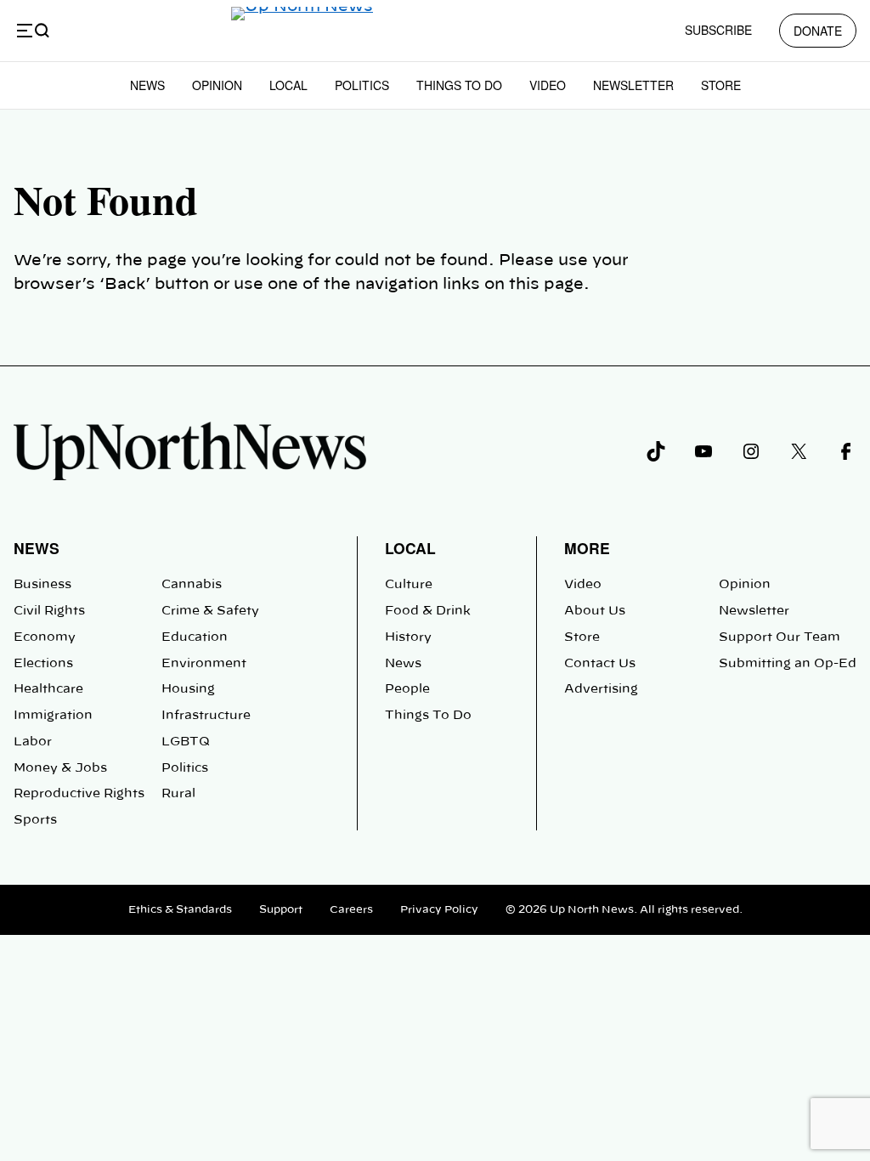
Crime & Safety (210, 611)
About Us (594, 611)
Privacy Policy (439, 909)
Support (280, 909)
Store (721, 84)
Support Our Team (779, 637)
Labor (33, 742)
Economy (45, 637)
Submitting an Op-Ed (787, 664)
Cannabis (191, 585)
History (408, 637)
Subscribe (718, 29)
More (587, 547)
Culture (408, 585)
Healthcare (48, 689)
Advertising (601, 689)
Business (42, 585)
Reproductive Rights (79, 794)
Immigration (53, 716)
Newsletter (633, 84)
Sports (35, 820)
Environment (203, 664)
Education (194, 637)
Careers (351, 909)
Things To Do (459, 84)
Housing (188, 689)
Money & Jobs (60, 768)
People (407, 689)
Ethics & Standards (180, 909)
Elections (43, 664)
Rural (178, 794)
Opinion (217, 84)
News (147, 84)
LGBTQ (185, 742)
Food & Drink (428, 611)
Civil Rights (49, 611)
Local (288, 84)
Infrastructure (206, 716)
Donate (818, 30)
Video (547, 84)
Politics (362, 84)
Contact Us (600, 664)
